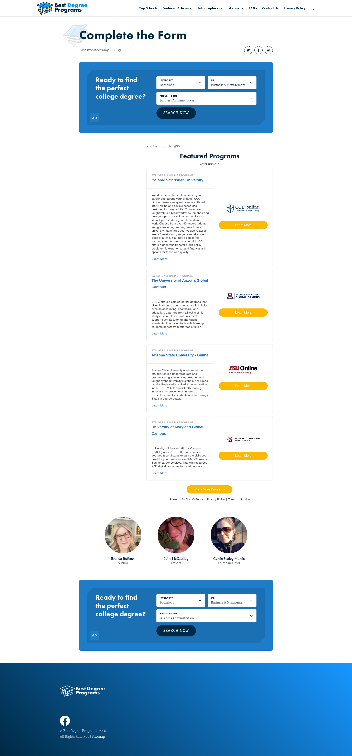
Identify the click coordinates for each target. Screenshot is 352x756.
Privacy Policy (295, 8)
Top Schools (148, 8)
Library (233, 8)
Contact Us (270, 8)
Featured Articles (176, 8)
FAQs (253, 8)
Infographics (208, 8)
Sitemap (98, 736)
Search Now (176, 113)
